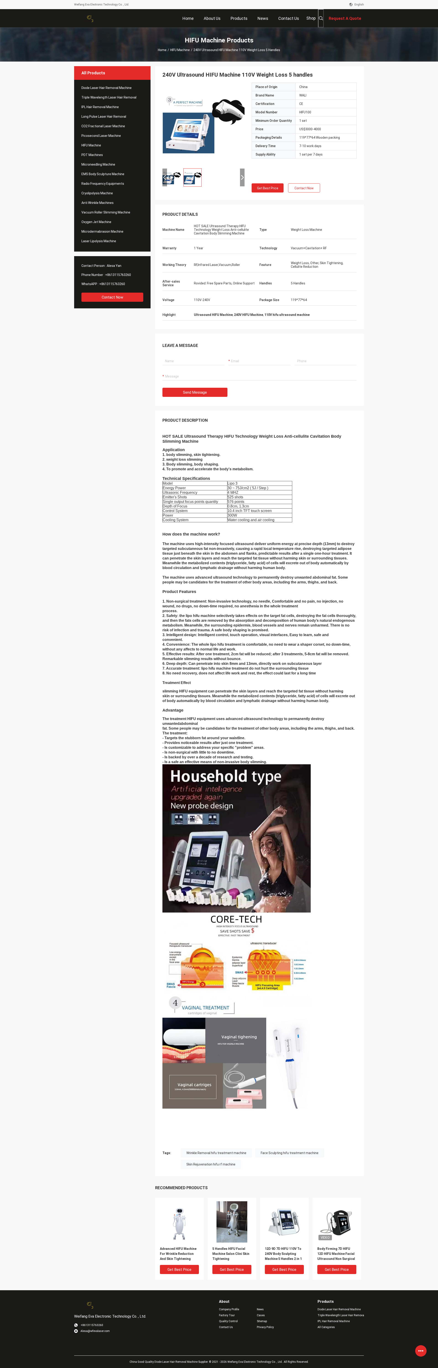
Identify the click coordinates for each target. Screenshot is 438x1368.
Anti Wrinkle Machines (97, 203)
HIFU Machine (180, 50)
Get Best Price (267, 188)
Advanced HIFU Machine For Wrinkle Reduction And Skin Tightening (178, 1254)
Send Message (195, 392)
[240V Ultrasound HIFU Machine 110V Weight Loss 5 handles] (203, 123)
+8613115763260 (118, 275)
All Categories (326, 1327)
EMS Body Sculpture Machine (102, 174)
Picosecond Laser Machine (101, 136)
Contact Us (226, 1327)
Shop (311, 18)
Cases (261, 1315)
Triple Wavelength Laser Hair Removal (108, 97)
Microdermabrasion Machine (102, 231)
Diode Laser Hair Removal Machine (106, 88)
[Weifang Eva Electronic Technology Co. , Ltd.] (89, 18)
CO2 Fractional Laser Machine (103, 126)
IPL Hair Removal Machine (100, 107)
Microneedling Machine (98, 164)
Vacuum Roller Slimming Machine (105, 212)
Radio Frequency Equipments (102, 183)
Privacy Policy (265, 1327)
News (260, 1309)
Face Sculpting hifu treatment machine (289, 1153)
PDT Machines (92, 155)
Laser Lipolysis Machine (98, 241)
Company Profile (229, 1309)
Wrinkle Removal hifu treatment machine (216, 1153)
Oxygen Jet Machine (96, 222)
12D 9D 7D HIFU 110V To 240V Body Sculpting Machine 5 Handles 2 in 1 (283, 1254)
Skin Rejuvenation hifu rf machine (210, 1164)
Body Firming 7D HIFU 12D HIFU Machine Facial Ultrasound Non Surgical (336, 1254)
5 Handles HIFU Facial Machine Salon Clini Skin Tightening (230, 1254)
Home (162, 50)
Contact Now (112, 297)
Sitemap (262, 1321)
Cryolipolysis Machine (97, 193)
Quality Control (228, 1321)
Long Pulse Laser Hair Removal (103, 116)
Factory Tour (227, 1315)
